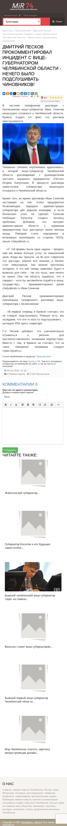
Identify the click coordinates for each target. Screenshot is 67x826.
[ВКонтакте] (3, 93)
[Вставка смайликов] (51, 405)
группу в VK (34, 361)
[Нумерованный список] (45, 405)
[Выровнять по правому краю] (33, 405)
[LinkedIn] (21, 93)
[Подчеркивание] (16, 405)
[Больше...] (58, 405)
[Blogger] (18, 93)
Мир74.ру (7, 30)
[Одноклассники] (7, 93)
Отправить (10, 450)
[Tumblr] (25, 93)
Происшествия (23, 30)
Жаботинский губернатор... (22, 493)
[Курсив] (11, 405)
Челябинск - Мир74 (31, 822)
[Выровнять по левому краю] (22, 405)
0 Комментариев (16, 374)
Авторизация (11, 15)
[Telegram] (28, 93)
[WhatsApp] (36, 93)
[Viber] (32, 93)
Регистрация (30, 15)
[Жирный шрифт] (5, 405)
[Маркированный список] (40, 405)
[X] (14, 93)
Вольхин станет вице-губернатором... (29, 646)
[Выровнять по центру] (28, 405)
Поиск (58, 21)
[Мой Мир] (11, 93)
